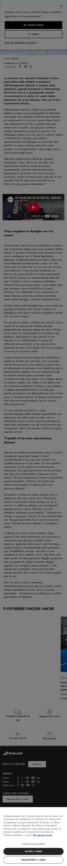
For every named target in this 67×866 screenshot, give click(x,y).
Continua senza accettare (33, 844)
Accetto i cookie (33, 851)
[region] (33, 836)
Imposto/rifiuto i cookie (33, 859)
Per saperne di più (42, 835)
